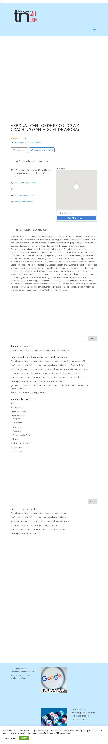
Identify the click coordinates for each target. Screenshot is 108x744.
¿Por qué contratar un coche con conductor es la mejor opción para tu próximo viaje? (47, 385)
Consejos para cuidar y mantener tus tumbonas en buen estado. (38, 361)
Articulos (14, 439)
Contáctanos (16, 451)
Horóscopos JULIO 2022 (21, 392)
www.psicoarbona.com (23, 201)
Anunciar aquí (16, 447)
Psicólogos (17, 422)
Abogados (17, 418)
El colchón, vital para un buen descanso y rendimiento (34, 373)
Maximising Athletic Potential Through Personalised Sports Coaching (40, 369)
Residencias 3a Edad (21, 435)
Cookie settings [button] (11, 738)
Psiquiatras (17, 431)
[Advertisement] (54, 55)
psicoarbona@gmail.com (24, 195)
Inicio (13, 403)
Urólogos (17, 427)
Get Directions (75, 218)
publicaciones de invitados (22, 443)
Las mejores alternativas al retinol (25, 381)
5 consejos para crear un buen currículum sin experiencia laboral (38, 377)
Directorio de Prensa (19, 411)
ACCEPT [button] (24, 738)
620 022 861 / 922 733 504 (24, 182)
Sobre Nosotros (17, 407)
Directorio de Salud (19, 415)
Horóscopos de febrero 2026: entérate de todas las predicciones (38, 365)
